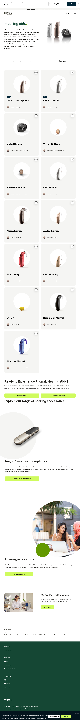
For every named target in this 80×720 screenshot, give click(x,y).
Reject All (66, 716)
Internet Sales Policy (8, 710)
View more (64, 61)
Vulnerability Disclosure (20, 710)
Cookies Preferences (54, 716)
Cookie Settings (7, 708)
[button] (36, 72)
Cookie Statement (34, 706)
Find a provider (31, 9)
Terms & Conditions (16, 706)
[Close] (78, 9)
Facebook (8, 676)
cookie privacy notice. (41, 718)
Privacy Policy (25, 706)
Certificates (15, 708)
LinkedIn (8, 683)
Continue (71, 4)
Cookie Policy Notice (24, 708)
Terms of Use (7, 706)
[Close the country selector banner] (78, 4)
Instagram (8, 680)
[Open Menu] (75, 13)
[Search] (71, 13)
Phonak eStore (47, 607)
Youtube (8, 687)
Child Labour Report (31, 710)
